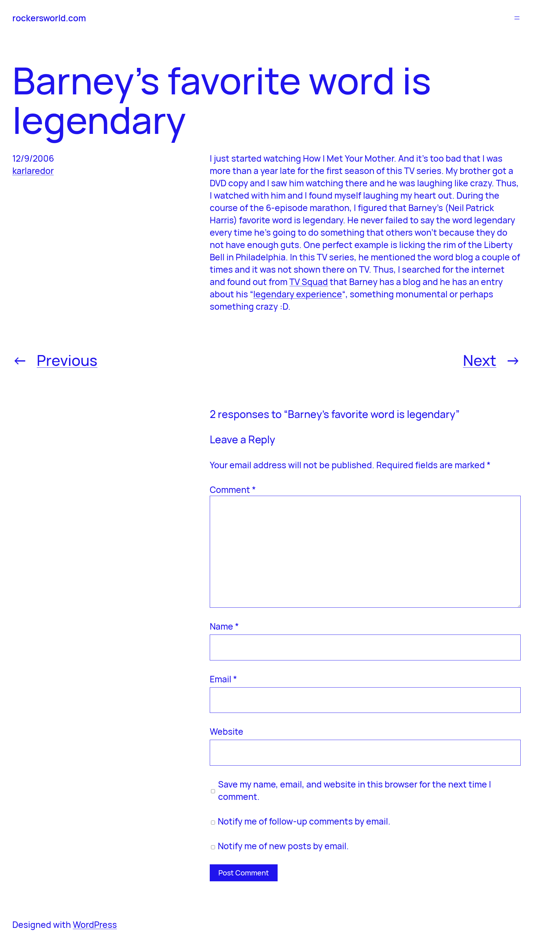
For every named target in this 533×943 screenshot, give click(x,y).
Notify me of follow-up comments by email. (304, 821)
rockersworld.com (49, 18)
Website (226, 731)
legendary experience (297, 294)
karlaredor (33, 170)
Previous (67, 360)
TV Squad (308, 281)
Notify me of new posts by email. (283, 846)
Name (224, 626)
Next (479, 360)
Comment (233, 489)
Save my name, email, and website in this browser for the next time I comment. (354, 790)
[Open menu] (517, 18)
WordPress (95, 924)
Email (223, 679)
